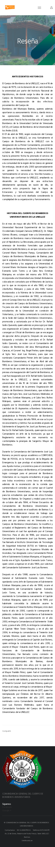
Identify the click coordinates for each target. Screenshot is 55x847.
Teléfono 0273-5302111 (41, 830)
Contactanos (10, 830)
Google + (6, 810)
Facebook (7, 807)
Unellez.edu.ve (27, 840)
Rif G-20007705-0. (24, 830)
